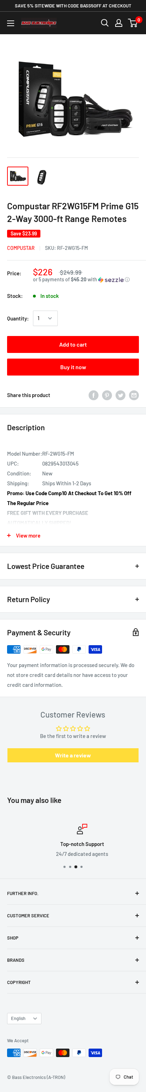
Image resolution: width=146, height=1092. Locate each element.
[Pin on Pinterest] (107, 395)
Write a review (73, 755)
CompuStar (21, 248)
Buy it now (73, 367)
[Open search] (105, 23)
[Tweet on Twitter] (120, 395)
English (18, 1018)
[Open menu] (10, 23)
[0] (133, 23)
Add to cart (73, 344)
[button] (86, 279)
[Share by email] (134, 395)
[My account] (118, 23)
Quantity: (18, 318)
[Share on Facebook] (94, 395)
